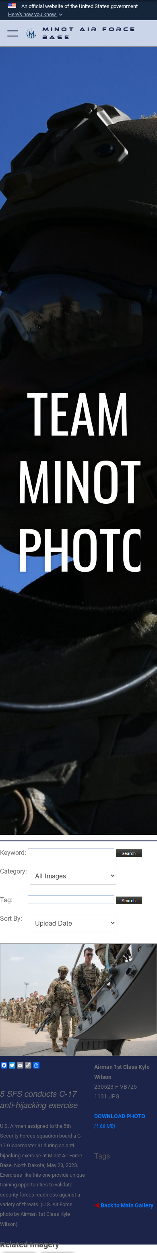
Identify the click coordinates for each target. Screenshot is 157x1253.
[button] (13, 33)
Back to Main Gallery (126, 1205)
